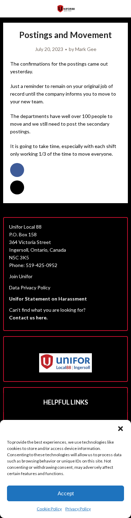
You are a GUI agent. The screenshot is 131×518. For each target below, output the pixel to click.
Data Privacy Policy (29, 287)
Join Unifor (20, 276)
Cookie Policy (49, 508)
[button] (120, 428)
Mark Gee (85, 49)
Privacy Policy (78, 508)
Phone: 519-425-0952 (33, 265)
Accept (66, 493)
